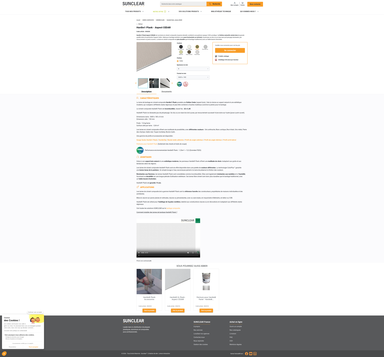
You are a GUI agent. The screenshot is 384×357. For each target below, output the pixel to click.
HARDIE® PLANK (160, 20)
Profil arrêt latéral (229, 140)
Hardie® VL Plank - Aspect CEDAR (178, 298)
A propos (197, 326)
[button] (4, 353)
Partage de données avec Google (15, 337)
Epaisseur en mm (182, 65)
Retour (140, 24)
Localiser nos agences (201, 334)
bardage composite (173, 208)
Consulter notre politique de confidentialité (15, 330)
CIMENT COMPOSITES (148, 20)
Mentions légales (236, 344)
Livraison (233, 334)
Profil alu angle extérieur (194, 140)
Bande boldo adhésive (176, 140)
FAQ (231, 337)
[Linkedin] (254, 353)
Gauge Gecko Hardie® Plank (146, 140)
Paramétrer (12, 347)
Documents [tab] (167, 91)
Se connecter (230, 50)
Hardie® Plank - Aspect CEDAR (174, 20)
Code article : (140, 31)
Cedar (181, 61)
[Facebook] (246, 353)
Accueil (138, 20)
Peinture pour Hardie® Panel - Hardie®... (206, 298)
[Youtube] (250, 353)
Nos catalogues (235, 330)
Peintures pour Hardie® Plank (146, 144)
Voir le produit (149, 310)
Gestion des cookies (201, 344)
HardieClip (162, 140)
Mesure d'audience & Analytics (14, 339)
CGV (231, 341)
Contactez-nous (199, 337)
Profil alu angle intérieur (213, 140)
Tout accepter (33, 347)
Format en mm (181, 73)
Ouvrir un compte (236, 326)
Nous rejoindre (199, 341)
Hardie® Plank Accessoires (149, 298)
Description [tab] (147, 91)
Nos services (198, 330)
